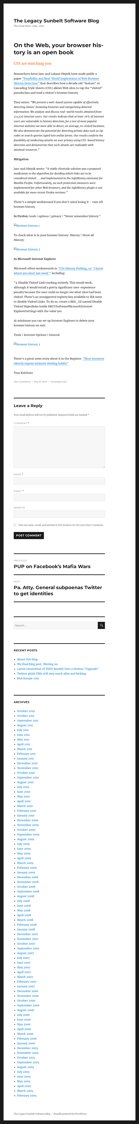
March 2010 (25, 806)
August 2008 (25, 896)
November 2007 (27, 939)
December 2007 (27, 934)
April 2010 (24, 801)
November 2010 (27, 768)
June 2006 (24, 1019)
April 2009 (24, 858)
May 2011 (23, 739)
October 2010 (26, 772)
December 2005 (27, 1048)
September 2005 (28, 1062)
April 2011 (23, 744)
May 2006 (24, 1024)
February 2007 (26, 981)
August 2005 (25, 1067)
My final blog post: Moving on (37, 664)
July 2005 (23, 1071)
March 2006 (25, 1034)
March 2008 (25, 920)
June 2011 (23, 734)
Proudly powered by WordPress (70, 1113)
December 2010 (27, 763)
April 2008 (24, 915)
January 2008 (26, 929)
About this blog (27, 659)
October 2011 (25, 715)
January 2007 (26, 986)
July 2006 (23, 1015)
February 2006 (27, 1038)
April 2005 (24, 1086)
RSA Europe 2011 (28, 678)
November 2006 (28, 996)
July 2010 (23, 787)
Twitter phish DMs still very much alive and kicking (51, 673)
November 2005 (28, 1052)
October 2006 (26, 1000)
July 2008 (23, 901)
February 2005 (27, 1095)
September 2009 (28, 834)
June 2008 (24, 905)
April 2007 (24, 972)
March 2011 (24, 749)
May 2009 (24, 853)
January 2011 (25, 758)
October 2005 (26, 1057)
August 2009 (25, 839)
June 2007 (24, 962)
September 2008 (28, 891)
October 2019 (26, 711)
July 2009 (23, 844)
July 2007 (23, 958)
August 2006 (25, 1010)
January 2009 (26, 872)
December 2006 (27, 991)
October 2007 (26, 943)
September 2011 (27, 720)
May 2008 (23, 910)
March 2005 (25, 1090)
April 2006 (24, 1029)
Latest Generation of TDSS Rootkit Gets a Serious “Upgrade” (58, 669)
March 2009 (25, 863)
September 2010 (28, 777)
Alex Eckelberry (22, 381)
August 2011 (25, 725)
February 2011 (26, 753)
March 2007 (25, 977)
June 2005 (24, 1076)
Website (19, 507)
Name (19, 474)
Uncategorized (58, 381)
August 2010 (25, 782)
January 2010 (25, 815)
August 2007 (25, 953)
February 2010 (26, 810)
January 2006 (26, 1043)
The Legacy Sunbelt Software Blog (56, 21)
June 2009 (24, 848)
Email (19, 491)
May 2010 (23, 796)
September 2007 (28, 948)
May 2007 (23, 967)
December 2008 (27, 877)
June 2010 (23, 791)
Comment (21, 423)
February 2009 (27, 867)
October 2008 (26, 886)
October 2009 (26, 829)
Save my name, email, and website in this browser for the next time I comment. (60, 525)
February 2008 (27, 924)
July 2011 (23, 730)
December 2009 (27, 820)
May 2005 (23, 1081)
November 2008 (28, 882)
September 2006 (28, 1005)
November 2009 (28, 825)
